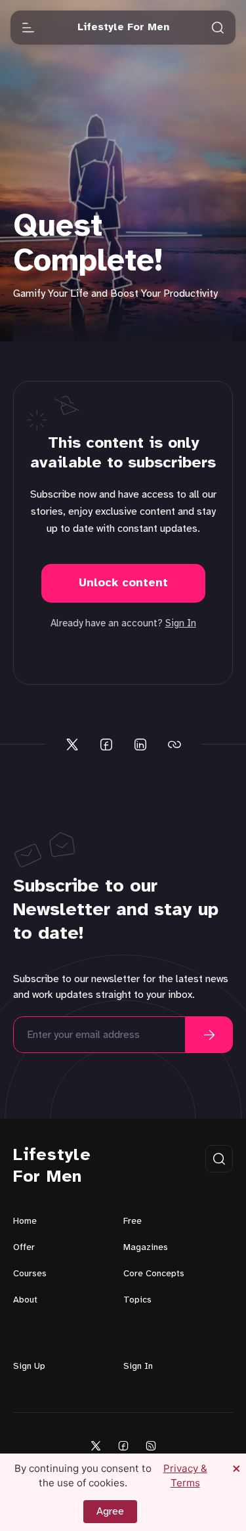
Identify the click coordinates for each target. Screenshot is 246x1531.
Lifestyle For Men (52, 1166)
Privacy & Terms (185, 1475)
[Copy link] (174, 744)
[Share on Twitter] (72, 744)
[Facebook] (123, 1445)
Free (132, 1221)
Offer (24, 1248)
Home (25, 1221)
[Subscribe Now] (209, 1034)
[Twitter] (96, 1445)
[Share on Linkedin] (140, 744)
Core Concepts (153, 1274)
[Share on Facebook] (106, 744)
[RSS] (151, 1445)
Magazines (145, 1248)
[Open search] (217, 27)
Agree (110, 1511)
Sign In (180, 623)
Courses (30, 1274)
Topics (137, 1300)
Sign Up (29, 1366)
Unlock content (123, 583)
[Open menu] (28, 27)
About (25, 1300)
